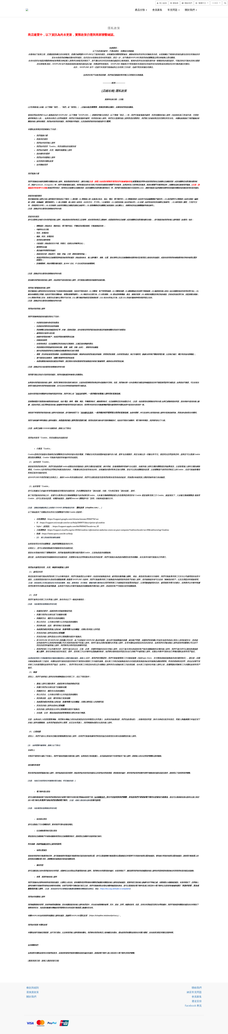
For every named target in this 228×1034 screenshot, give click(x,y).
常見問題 (173, 9)
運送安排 (197, 1001)
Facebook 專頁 (193, 1005)
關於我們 (190, 9)
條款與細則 (32, 987)
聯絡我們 (197, 987)
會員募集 (157, 9)
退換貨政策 (32, 992)
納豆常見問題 (194, 992)
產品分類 (140, 9)
